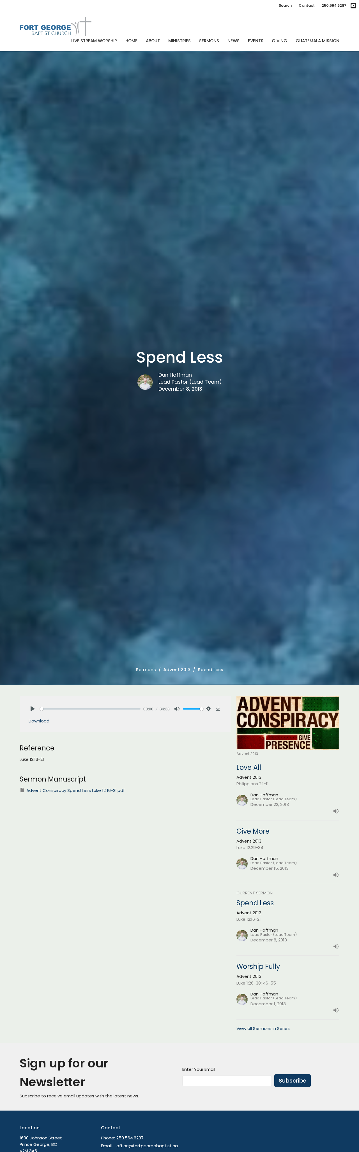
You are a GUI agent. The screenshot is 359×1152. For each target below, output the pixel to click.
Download (39, 721)
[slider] (90, 709)
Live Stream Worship (94, 41)
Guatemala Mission (317, 41)
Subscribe (292, 1081)
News (233, 41)
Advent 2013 (176, 669)
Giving (279, 41)
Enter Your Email (198, 1069)
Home (131, 41)
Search (285, 5)
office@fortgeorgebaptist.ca (147, 1146)
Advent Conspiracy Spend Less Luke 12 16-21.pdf (75, 790)
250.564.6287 (334, 5)
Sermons (209, 41)
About (153, 41)
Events (255, 41)
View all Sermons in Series (263, 1028)
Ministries (179, 41)
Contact (307, 5)
